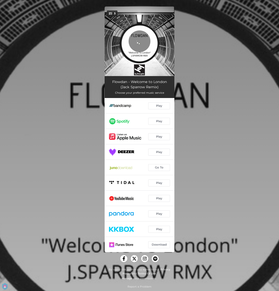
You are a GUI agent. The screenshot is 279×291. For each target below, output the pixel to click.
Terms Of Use (147, 273)
